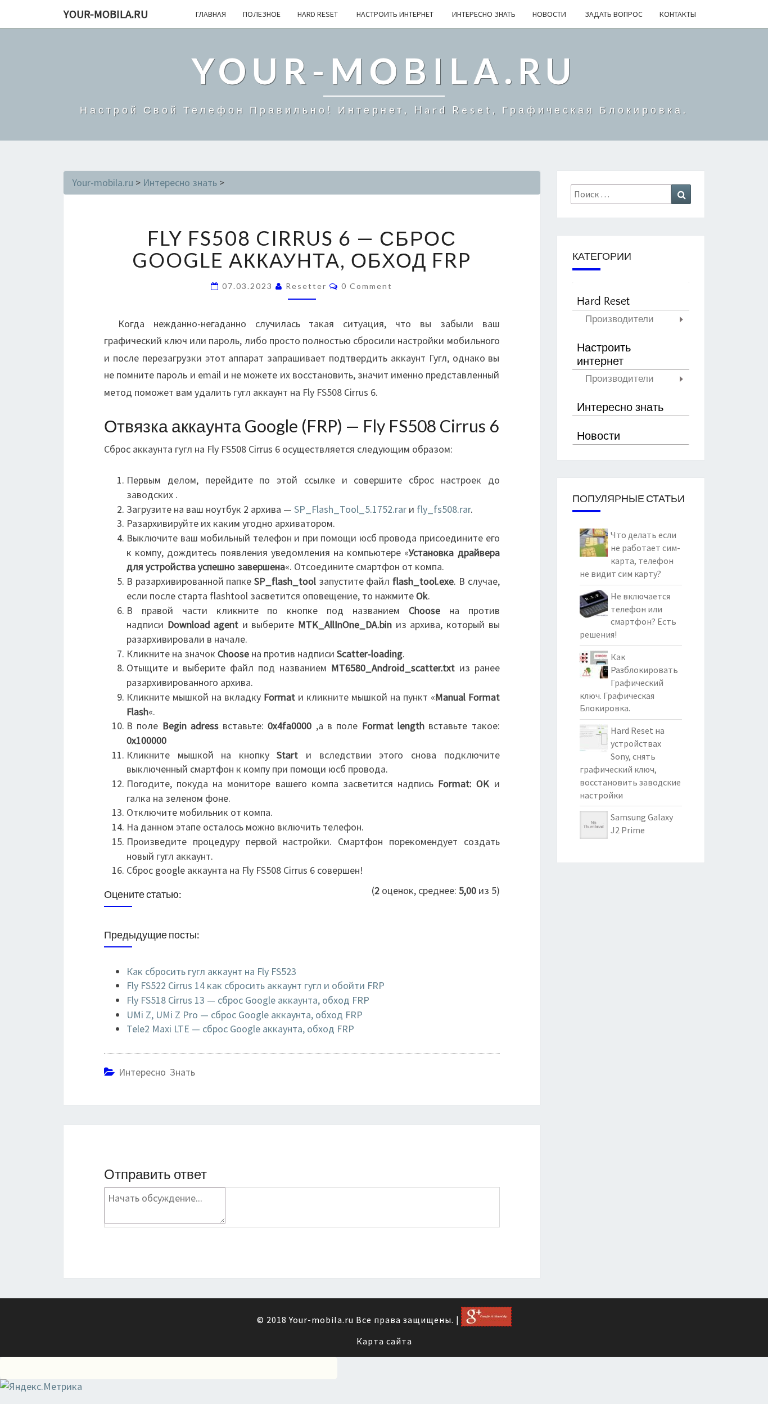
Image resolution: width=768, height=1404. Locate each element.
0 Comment (366, 286)
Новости (549, 14)
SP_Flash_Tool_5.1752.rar (350, 509)
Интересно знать (483, 14)
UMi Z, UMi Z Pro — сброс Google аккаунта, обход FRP (245, 1014)
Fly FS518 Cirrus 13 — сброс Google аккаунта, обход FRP (248, 1000)
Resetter (306, 286)
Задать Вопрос (613, 14)
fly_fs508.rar (444, 509)
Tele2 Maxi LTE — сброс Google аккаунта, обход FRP (240, 1028)
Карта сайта (384, 1341)
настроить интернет (394, 14)
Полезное (262, 14)
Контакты (677, 14)
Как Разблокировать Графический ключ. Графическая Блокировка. (629, 682)
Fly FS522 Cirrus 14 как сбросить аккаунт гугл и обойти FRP (256, 985)
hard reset (317, 14)
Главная (211, 14)
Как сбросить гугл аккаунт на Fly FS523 (211, 971)
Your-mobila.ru (106, 14)
